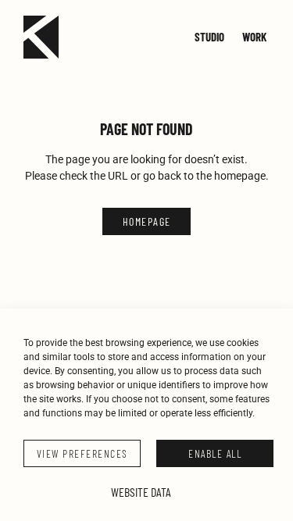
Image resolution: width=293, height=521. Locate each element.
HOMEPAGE (147, 221)
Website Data (141, 491)
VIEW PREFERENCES (82, 453)
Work (254, 37)
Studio (209, 37)
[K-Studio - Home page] (41, 37)
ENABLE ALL (214, 453)
